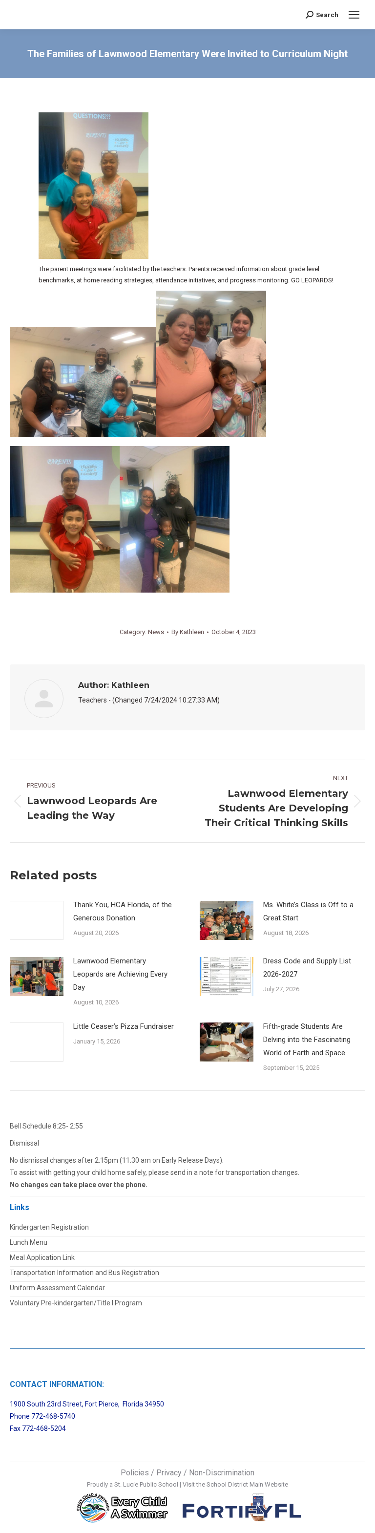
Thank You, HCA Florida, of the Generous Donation (122, 911)
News (156, 632)
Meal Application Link (42, 1257)
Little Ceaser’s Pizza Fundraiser (123, 1026)
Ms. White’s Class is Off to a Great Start (308, 911)
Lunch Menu (28, 1242)
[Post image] (36, 920)
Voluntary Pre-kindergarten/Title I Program (76, 1303)
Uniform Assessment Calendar (57, 1288)
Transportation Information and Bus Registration (84, 1273)
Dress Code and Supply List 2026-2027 (307, 968)
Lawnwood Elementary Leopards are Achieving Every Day (120, 974)
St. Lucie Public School (146, 1484)
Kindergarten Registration (49, 1227)
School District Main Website (247, 1484)
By (187, 632)
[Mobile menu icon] (354, 15)
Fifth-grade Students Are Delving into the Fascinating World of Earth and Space (307, 1039)
